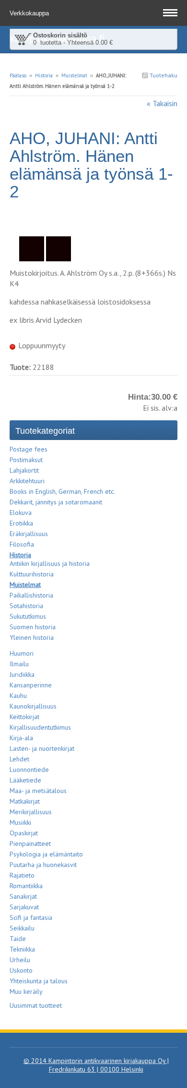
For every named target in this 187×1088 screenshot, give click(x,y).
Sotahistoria (26, 605)
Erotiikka (21, 523)
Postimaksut (26, 459)
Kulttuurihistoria (32, 574)
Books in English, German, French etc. (62, 491)
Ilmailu (19, 664)
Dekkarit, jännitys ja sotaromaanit (56, 502)
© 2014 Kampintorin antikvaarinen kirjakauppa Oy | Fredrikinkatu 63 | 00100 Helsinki (96, 1065)
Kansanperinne (31, 685)
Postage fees (28, 449)
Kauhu (18, 695)
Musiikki (20, 822)
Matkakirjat (25, 801)
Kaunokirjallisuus (33, 706)
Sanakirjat (23, 896)
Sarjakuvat (24, 907)
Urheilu (20, 959)
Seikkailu (22, 928)
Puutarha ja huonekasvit (43, 864)
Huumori (22, 653)
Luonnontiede (29, 769)
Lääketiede (25, 780)
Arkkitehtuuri (27, 481)
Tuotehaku (162, 75)
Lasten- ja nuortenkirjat (42, 748)
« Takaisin (162, 103)
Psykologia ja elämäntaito (46, 854)
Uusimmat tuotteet (36, 1005)
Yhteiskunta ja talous (39, 981)
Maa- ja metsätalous (38, 790)
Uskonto (21, 970)
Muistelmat (74, 75)
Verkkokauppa (30, 13)
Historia (44, 75)
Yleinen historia (32, 637)
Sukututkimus (28, 616)
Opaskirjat (24, 833)
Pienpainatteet (30, 843)
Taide (18, 938)
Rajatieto (22, 875)
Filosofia (22, 544)
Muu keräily (26, 991)
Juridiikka (22, 674)
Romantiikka (26, 885)
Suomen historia (33, 627)
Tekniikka (22, 949)
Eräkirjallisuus (29, 533)
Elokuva (21, 512)
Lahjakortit (24, 470)
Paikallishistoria (31, 595)
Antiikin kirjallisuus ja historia (50, 563)
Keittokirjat (24, 716)
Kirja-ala (21, 737)
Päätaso (18, 75)
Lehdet (19, 759)
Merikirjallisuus (31, 811)
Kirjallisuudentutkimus (40, 727)
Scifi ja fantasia (31, 917)
